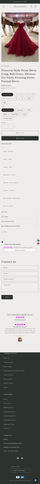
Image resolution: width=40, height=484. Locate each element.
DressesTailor (17, 480)
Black (5, 114)
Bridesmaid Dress (9, 424)
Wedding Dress (8, 407)
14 (16, 98)
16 (22, 98)
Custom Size (7, 94)
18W (4, 103)
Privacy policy (8, 379)
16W (29, 98)
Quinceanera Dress (9, 412)
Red (29, 110)
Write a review (20, 250)
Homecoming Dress (10, 416)
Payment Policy (8, 383)
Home (5, 399)
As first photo (7, 110)
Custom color (7, 118)
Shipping (3, 88)
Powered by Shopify (26, 480)
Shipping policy (8, 362)
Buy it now (20, 138)
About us (6, 358)
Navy (24, 114)
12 (10, 98)
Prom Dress (7, 403)
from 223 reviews (20, 320)
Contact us (7, 428)
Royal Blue (15, 114)
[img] (20, 317)
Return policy (8, 366)
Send (7, 297)
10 (4, 98)
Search (6, 387)
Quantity (3, 122)
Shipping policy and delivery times (14, 371)
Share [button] (5, 232)
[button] (4, 7)
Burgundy (20, 110)
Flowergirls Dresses (10, 420)
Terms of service (9, 375)
